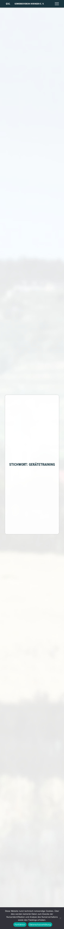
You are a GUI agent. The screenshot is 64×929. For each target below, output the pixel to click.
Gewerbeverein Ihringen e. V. (29, 4)
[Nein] (60, 918)
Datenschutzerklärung (40, 924)
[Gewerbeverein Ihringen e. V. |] (8, 4)
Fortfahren (20, 924)
